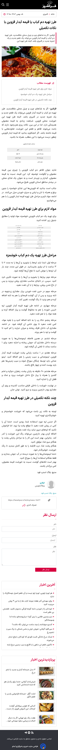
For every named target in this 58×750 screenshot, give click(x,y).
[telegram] (25, 732)
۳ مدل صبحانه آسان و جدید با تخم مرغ (20, 671)
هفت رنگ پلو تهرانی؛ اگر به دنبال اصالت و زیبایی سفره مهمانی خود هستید (21, 719)
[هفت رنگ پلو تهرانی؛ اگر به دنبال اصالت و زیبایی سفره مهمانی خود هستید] (46, 719)
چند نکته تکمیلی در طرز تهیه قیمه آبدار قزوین (33, 99)
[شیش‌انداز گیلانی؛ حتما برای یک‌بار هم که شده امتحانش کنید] (46, 683)
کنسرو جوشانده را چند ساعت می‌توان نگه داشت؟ (32, 624)
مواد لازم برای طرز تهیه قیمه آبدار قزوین (35, 88)
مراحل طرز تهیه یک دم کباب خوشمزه (36, 94)
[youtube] (28, 732)
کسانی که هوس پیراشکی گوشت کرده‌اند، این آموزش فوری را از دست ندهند (21, 707)
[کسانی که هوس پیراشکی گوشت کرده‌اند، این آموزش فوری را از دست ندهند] (46, 707)
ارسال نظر (45, 569)
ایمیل (54, 535)
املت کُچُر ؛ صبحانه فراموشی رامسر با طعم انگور (20, 695)
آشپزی (45, 14)
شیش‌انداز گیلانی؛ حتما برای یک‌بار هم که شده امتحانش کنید (19, 683)
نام (55, 524)
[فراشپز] (49, 4)
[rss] (32, 732)
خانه (52, 14)
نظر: (54, 546)
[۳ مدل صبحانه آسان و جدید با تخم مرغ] (46, 671)
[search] (3, 4)
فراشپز (42, 482)
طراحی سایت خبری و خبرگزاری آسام (25, 746)
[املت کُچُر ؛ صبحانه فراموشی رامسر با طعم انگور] (46, 695)
